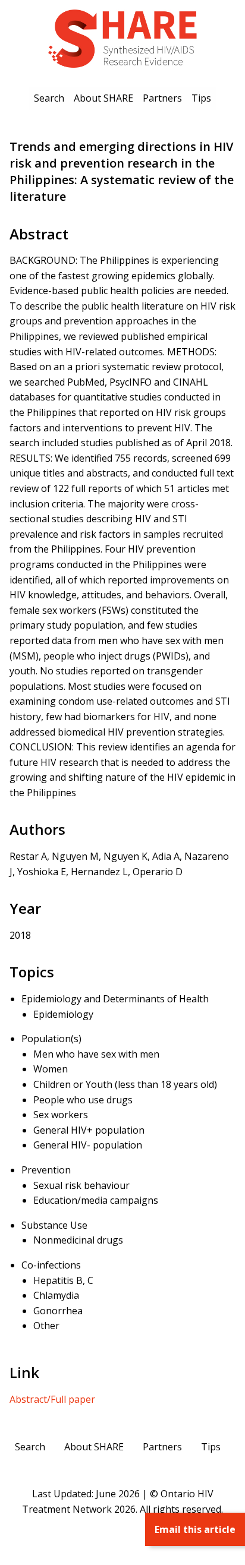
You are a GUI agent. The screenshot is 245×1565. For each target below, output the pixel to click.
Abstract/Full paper (52, 1399)
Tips (201, 98)
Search (49, 98)
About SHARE (103, 98)
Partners (162, 98)
